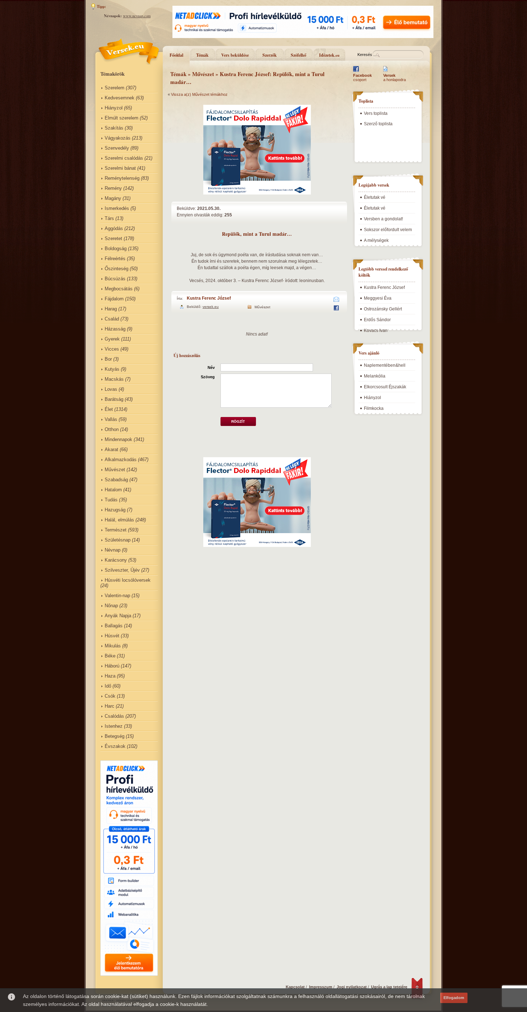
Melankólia (374, 376)
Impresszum (320, 987)
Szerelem (114, 87)
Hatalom (113, 489)
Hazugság (115, 509)
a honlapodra (394, 77)
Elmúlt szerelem (121, 118)
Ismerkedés (117, 208)
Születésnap (117, 540)
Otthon (112, 429)
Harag (111, 308)
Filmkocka (374, 408)
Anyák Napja (118, 615)
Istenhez (114, 726)
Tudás (111, 499)
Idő (108, 686)
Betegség (114, 736)
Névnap (112, 550)
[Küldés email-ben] (336, 300)
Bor (108, 359)
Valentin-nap (117, 595)
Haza (110, 676)
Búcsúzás (115, 278)
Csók (110, 696)
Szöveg (208, 377)
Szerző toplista (378, 123)
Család (112, 319)
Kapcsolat (295, 987)
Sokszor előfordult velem (388, 229)
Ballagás (114, 625)
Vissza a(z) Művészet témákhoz (199, 94)
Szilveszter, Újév (122, 570)
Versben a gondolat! (383, 218)
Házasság (115, 329)
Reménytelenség (122, 178)
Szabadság (116, 479)
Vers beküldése (235, 55)
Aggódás (114, 228)
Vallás (111, 419)
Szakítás (114, 128)
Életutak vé (374, 197)
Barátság (114, 399)
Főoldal (176, 55)
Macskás (114, 379)
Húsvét (112, 635)
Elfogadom (453, 997)
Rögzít (238, 421)
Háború (112, 666)
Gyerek (112, 339)
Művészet (115, 469)
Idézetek (329, 55)
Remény (113, 188)
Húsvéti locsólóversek (128, 580)
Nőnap (111, 605)
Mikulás (113, 645)
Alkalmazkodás (121, 459)
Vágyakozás (117, 138)
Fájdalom (114, 298)
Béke (110, 656)
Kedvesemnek (119, 97)
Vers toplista (376, 113)
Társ (109, 218)
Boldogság (116, 248)
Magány (113, 198)
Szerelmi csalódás (124, 158)
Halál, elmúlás (119, 520)
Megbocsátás (119, 288)
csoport (362, 77)
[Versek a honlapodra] (385, 72)
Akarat (111, 449)
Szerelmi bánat (120, 168)
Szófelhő (298, 55)
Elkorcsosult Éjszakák (385, 386)
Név (211, 367)
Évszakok (115, 746)
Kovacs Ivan (376, 330)
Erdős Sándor (377, 319)
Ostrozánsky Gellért (383, 308)
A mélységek (376, 240)
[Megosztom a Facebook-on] (336, 308)
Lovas (111, 389)
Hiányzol (114, 108)
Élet (109, 409)
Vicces (112, 349)
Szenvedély (117, 148)
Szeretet (113, 238)
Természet (116, 530)
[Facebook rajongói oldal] (356, 72)
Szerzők (269, 55)
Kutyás (112, 369)
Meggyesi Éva (377, 298)
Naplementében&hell (384, 365)
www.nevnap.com (137, 15)
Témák (202, 55)
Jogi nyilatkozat (352, 987)
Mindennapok (118, 439)
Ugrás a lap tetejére (389, 987)
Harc (109, 706)
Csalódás (114, 716)
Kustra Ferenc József (209, 298)
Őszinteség (116, 268)
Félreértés (115, 258)
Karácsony (116, 560)
